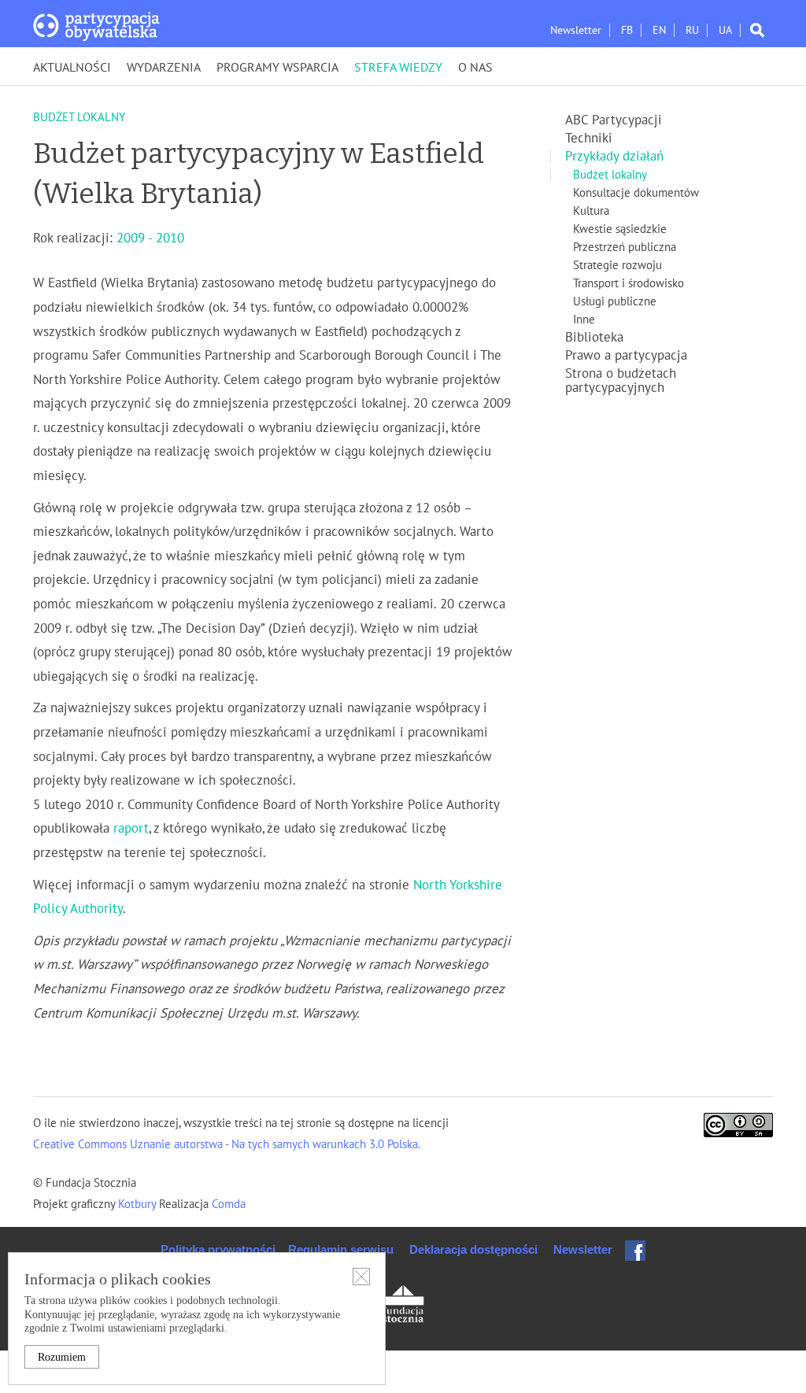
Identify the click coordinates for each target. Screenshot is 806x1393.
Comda (227, 1204)
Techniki (588, 138)
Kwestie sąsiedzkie (620, 229)
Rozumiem (62, 1357)
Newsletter (575, 30)
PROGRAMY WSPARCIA (277, 68)
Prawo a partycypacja (626, 356)
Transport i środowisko (628, 283)
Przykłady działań (614, 157)
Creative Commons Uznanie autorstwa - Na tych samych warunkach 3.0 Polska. (226, 1144)
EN (659, 30)
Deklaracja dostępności (473, 1249)
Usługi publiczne (614, 301)
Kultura (591, 211)
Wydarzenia (164, 68)
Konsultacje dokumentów (636, 193)
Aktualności (72, 68)
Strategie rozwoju (617, 265)
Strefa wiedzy (398, 68)
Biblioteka (594, 338)
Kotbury (138, 1204)
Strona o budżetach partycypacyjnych (620, 381)
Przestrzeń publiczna (624, 247)
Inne (584, 319)
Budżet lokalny (610, 175)
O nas (475, 68)
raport (131, 829)
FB (627, 30)
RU (692, 30)
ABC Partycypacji (613, 120)
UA (725, 30)
